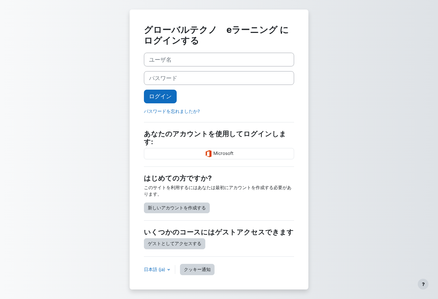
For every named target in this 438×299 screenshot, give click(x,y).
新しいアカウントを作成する (177, 208)
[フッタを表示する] (423, 284)
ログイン (160, 96)
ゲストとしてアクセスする (174, 243)
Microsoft (222, 153)
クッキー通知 (197, 269)
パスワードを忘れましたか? (172, 111)
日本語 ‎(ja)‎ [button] (155, 269)
